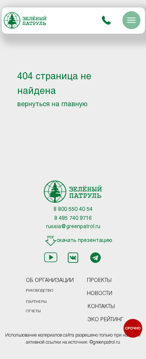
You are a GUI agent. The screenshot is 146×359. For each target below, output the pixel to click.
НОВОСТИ (99, 293)
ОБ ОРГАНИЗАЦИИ (50, 280)
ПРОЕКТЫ (99, 280)
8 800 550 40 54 (73, 209)
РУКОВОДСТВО (39, 290)
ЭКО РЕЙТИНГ (106, 319)
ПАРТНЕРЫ (36, 302)
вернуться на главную (52, 104)
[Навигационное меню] (131, 20)
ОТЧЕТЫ (33, 311)
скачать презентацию (84, 240)
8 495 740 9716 (73, 218)
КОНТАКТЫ (101, 306)
